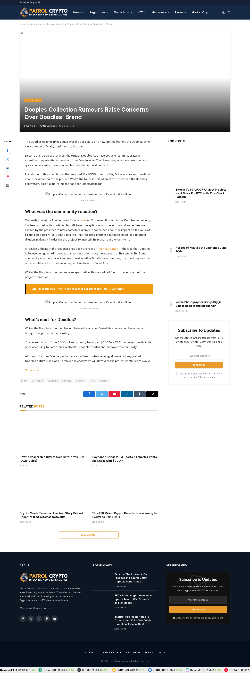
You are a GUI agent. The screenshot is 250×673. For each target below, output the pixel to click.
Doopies (80, 380)
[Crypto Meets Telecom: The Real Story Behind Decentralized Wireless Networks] (53, 490)
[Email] (7, 185)
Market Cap (200, 12)
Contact (91, 652)
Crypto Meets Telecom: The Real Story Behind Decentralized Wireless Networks (51, 515)
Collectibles (33, 100)
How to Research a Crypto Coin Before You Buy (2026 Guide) (52, 458)
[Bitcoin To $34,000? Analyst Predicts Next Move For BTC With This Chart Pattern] (199, 167)
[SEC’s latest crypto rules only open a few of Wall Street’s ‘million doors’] (102, 599)
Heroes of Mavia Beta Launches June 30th (201, 249)
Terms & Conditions (115, 652)
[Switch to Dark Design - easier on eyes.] (224, 12)
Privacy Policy (197, 377)
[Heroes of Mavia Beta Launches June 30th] (199, 225)
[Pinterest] (7, 176)
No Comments (50, 126)
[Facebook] (7, 150)
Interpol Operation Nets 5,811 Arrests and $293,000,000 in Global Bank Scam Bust (133, 620)
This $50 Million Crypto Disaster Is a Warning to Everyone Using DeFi (124, 515)
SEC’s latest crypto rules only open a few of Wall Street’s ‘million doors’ (133, 599)
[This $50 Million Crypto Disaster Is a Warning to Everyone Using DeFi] (125, 490)
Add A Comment (89, 535)
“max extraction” (108, 248)
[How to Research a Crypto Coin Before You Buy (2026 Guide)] (53, 434)
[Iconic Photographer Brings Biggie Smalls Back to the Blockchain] (199, 280)
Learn (179, 12)
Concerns (52, 380)
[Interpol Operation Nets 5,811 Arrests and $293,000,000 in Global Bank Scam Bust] (102, 621)
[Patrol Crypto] (44, 12)
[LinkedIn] (7, 167)
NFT (140, 12)
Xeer (84, 220)
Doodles (66, 380)
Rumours (104, 380)
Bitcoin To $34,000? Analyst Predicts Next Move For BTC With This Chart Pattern (201, 193)
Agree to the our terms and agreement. (199, 618)
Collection (37, 380)
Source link (32, 370)
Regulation (97, 12)
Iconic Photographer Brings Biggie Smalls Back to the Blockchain (199, 303)
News (77, 12)
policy (208, 618)
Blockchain (121, 12)
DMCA (161, 652)
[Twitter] (7, 159)
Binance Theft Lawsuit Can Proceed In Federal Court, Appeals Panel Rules (131, 578)
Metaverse (159, 12)
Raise (92, 380)
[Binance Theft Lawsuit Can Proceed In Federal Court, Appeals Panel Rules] (102, 578)
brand (24, 380)
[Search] (228, 12)
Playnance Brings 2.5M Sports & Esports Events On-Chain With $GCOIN (124, 458)
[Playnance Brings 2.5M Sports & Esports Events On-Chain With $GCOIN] (125, 434)
